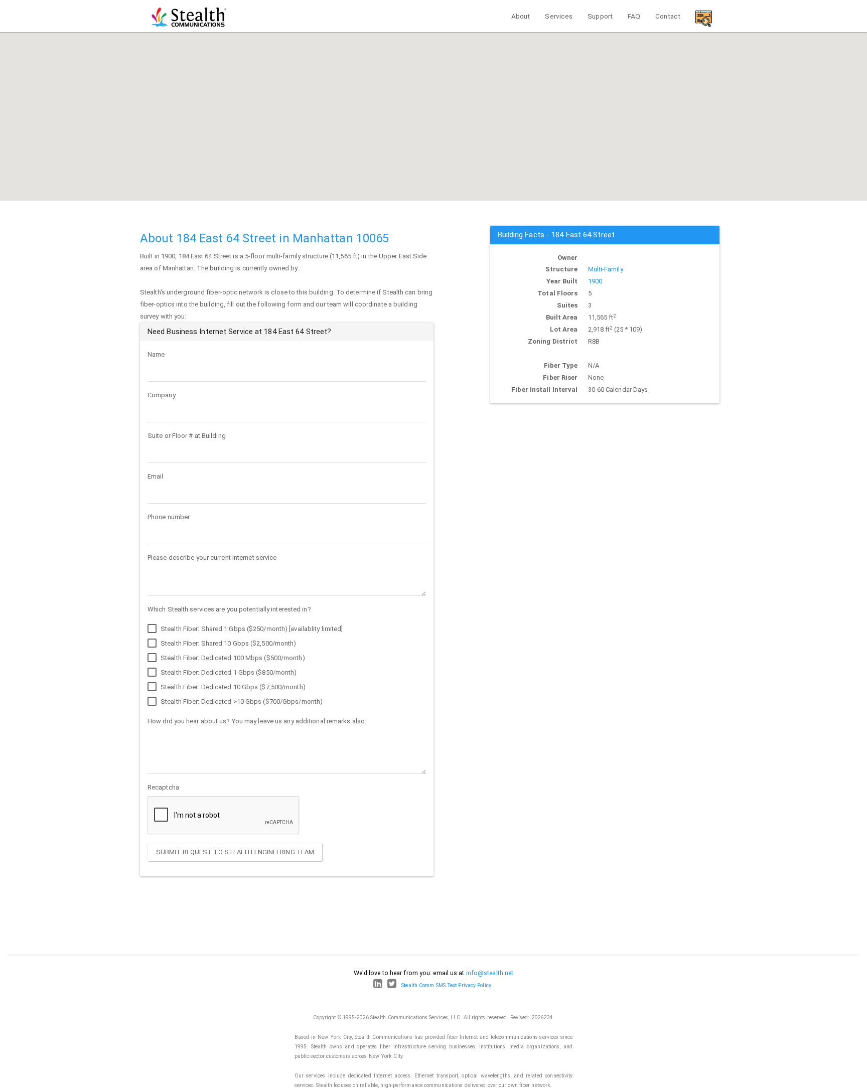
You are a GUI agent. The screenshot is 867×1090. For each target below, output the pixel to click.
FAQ (634, 16)
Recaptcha (163, 787)
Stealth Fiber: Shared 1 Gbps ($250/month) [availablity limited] (251, 629)
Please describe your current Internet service (212, 557)
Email (156, 476)
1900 (595, 281)
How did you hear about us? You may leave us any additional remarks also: (257, 721)
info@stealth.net (490, 973)
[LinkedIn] (377, 985)
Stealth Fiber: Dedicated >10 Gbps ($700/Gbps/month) (241, 701)
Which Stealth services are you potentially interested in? (229, 609)
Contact (667, 16)
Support (600, 16)
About (520, 16)
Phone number (169, 517)
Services (558, 16)
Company (162, 395)
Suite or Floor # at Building (187, 435)
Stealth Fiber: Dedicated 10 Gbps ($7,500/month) (232, 687)
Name (156, 354)
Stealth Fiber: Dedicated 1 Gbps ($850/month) (228, 672)
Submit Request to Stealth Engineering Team (235, 852)
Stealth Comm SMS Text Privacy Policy (446, 985)
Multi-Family (605, 269)
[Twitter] (391, 985)
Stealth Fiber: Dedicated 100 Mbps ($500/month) (232, 658)
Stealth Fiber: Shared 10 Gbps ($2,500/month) (228, 643)
